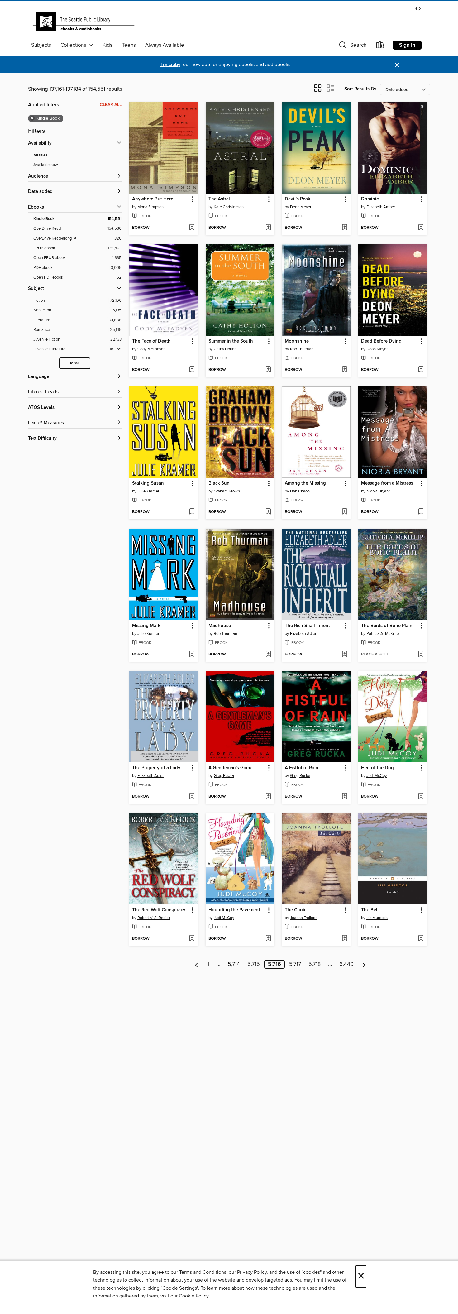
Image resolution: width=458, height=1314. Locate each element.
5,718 (314, 964)
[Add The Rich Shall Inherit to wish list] (344, 654)
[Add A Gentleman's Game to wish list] (268, 797)
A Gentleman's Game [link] (230, 768)
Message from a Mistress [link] (387, 483)
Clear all (111, 105)
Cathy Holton (225, 349)
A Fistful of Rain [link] (301, 768)
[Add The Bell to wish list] (421, 939)
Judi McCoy (376, 775)
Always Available (164, 45)
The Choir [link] (295, 910)
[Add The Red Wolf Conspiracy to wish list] (192, 939)
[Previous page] (197, 964)
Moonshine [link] (297, 341)
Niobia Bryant (378, 491)
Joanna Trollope (303, 917)
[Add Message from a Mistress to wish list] (421, 512)
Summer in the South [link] (230, 341)
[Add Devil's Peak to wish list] (344, 228)
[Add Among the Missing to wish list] (344, 512)
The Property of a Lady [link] (156, 768)
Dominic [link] (370, 199)
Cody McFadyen (151, 349)
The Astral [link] (219, 199)
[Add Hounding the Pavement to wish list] (268, 939)
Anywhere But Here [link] (152, 199)
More (74, 363)
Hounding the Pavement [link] (234, 910)
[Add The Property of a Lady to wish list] (192, 797)
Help (417, 8)
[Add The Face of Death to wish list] (192, 370)
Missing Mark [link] (146, 626)
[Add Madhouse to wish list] (268, 654)
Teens (129, 45)
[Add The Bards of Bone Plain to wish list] (421, 654)
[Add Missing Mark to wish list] (192, 654)
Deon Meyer (300, 206)
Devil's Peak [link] (297, 199)
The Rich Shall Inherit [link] (307, 626)
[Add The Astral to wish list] (268, 228)
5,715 (253, 964)
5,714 (234, 964)
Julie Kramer (148, 491)
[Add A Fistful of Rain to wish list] (344, 797)
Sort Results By (360, 89)
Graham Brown (227, 491)
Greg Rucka (224, 775)
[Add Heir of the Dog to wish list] (421, 797)
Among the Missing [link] (305, 483)
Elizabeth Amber (380, 206)
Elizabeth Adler (303, 633)
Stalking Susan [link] (148, 483)
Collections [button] (74, 45)
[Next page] (364, 964)
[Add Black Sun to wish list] (268, 512)
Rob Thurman (301, 349)
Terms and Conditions (202, 1272)
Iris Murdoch (377, 917)
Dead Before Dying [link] (381, 341)
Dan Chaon (300, 491)
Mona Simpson (150, 206)
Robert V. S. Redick (153, 917)
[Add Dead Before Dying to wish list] (421, 370)
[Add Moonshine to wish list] (344, 370)
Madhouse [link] (219, 626)
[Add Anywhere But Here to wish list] (192, 228)
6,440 (346, 964)
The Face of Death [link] (151, 341)
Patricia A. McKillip (382, 633)
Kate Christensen (229, 206)
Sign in (407, 45)
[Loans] (380, 46)
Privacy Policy (252, 1272)
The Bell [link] (370, 910)
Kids (107, 45)
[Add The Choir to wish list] (344, 939)
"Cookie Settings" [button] (179, 1288)
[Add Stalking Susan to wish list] (192, 512)
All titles (40, 155)
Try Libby (170, 64)
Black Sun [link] (219, 483)
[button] (352, 46)
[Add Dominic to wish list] (421, 228)
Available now (45, 164)
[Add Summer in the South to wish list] (268, 370)
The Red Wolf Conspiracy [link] (158, 910)
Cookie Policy (193, 1296)
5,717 (295, 964)
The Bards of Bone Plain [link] (387, 626)
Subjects (41, 45)
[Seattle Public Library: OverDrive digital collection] (83, 21)
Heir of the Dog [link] (377, 768)
